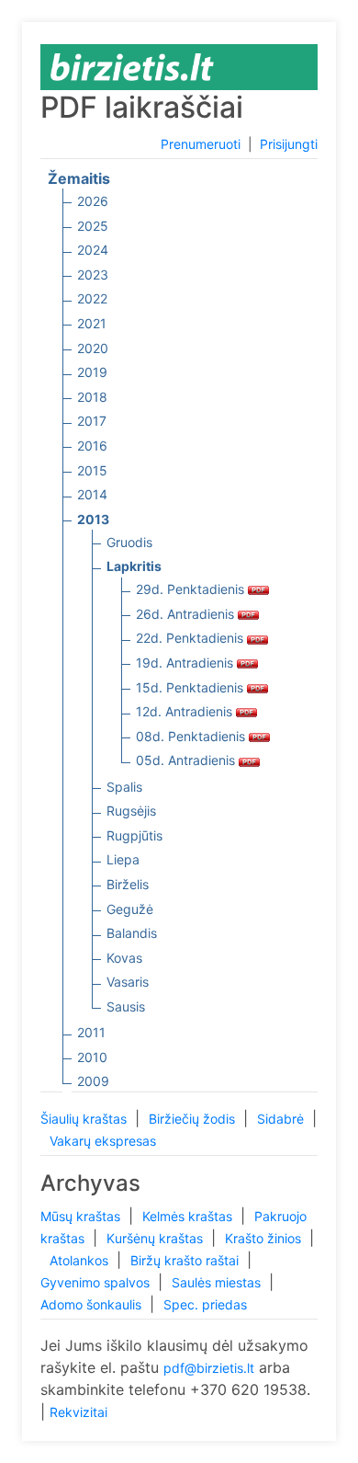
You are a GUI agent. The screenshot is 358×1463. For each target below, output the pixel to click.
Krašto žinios (265, 1238)
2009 (93, 1081)
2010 (92, 1057)
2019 (92, 372)
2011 (91, 1032)
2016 (92, 445)
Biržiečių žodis (194, 1118)
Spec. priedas (205, 1304)
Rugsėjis (131, 810)
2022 (92, 298)
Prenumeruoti (201, 144)
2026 (92, 201)
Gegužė (129, 909)
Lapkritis (134, 566)
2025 (92, 226)
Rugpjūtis (134, 835)
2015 (92, 470)
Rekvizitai (78, 1412)
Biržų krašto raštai (186, 1260)
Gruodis (129, 542)
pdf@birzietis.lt (208, 1368)
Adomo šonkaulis (92, 1304)
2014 (92, 494)
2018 (92, 397)
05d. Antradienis (187, 760)
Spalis (124, 786)
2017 (91, 421)
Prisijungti (289, 144)
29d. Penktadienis (192, 589)
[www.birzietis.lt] (132, 66)
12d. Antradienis (186, 711)
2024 (92, 249)
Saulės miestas (218, 1282)
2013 (93, 519)
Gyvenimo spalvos (96, 1282)
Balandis (131, 933)
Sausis (125, 1006)
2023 (92, 274)
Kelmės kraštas (189, 1216)
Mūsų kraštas (82, 1216)
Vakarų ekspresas (103, 1141)
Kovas (124, 958)
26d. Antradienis (187, 614)
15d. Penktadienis (191, 687)
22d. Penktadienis (191, 638)
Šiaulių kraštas (85, 1118)
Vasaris (127, 981)
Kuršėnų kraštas (156, 1238)
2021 (91, 323)
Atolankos (81, 1260)
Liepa (123, 859)
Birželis (127, 884)
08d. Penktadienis (192, 736)
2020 (92, 348)
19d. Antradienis (186, 662)
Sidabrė (282, 1118)
